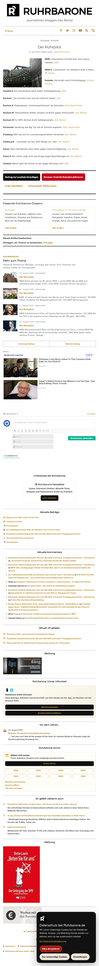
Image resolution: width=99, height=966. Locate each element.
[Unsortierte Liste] (33, 430)
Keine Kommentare (62, 52)
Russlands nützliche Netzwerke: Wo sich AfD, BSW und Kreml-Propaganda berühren (43, 534)
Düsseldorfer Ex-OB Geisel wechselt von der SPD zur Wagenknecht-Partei (43, 593)
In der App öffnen (14, 186)
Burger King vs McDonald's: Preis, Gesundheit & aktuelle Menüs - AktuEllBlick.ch (43, 604)
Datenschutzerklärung (30, 946)
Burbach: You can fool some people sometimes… (29, 733)
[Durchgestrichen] (26, 430)
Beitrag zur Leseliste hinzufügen (21, 177)
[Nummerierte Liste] (29, 430)
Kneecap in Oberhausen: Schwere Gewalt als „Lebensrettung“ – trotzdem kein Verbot (53, 582)
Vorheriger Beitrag (26, 344)
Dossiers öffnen (12, 785)
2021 (38, 776)
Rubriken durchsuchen (15, 782)
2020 (60, 776)
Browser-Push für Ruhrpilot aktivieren (63, 177)
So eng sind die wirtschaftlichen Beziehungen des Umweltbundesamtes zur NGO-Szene (46, 815)
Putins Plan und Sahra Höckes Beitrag (27, 600)
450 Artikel (10, 228)
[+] (47, 431)
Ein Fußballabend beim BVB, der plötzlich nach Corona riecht (33, 530)
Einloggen (48, 242)
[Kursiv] (18, 430)
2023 (83, 770)
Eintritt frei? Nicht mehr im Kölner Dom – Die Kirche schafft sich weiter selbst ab (42, 804)
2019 (83, 776)
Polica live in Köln (14, 521)
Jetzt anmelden (49, 498)
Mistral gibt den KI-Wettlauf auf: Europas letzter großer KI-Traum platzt (38, 643)
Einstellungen (80, 957)
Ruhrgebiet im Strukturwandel (69, 210)
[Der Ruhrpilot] (10, 277)
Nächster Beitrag (72, 344)
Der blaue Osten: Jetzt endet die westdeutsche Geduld (51, 586)
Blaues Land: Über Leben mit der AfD (22, 517)
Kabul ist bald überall (16, 827)
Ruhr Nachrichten (73, 105)
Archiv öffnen (49, 763)
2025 (38, 770)
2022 (16, 776)
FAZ (59, 98)
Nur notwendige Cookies (54, 957)
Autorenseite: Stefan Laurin (42, 186)
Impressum (10, 946)
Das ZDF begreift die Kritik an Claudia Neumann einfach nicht (51, 618)
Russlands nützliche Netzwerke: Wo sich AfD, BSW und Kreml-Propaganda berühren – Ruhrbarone (51, 558)
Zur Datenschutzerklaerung (53, 941)
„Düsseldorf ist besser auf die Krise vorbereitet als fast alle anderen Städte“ (44, 561)
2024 (60, 770)
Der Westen (81, 112)
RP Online (49, 73)
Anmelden (91, 414)
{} (43, 431)
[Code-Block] (40, 430)
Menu (10, 31)
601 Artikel (57, 228)
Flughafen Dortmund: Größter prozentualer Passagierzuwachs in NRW (45, 614)
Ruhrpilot (10, 210)
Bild (67, 163)
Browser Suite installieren (49, 713)
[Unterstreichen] (22, 430)
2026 (15, 770)
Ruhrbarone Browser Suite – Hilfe (19, 951)
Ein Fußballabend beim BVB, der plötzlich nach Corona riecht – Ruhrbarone (41, 575)
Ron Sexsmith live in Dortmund (20, 538)
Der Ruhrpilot (26, 277)
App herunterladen (49, 707)
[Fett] (15, 430)
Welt (57, 62)
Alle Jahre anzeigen (13, 788)
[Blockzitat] (36, 430)
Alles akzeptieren (51, 948)
